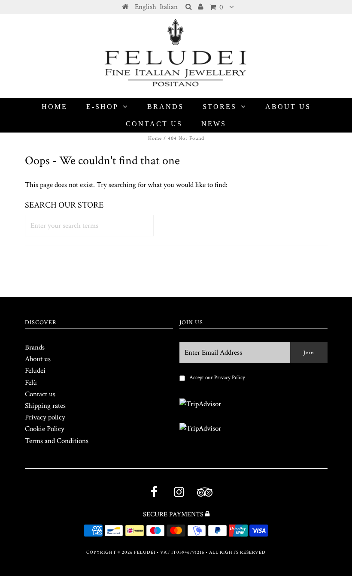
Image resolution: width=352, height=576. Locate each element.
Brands (165, 106)
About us (288, 106)
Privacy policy (45, 417)
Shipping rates (45, 405)
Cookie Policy (44, 429)
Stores (220, 106)
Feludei (35, 370)
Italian (169, 7)
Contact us (154, 123)
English (145, 7)
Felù (31, 382)
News (213, 123)
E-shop (102, 106)
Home (54, 106)
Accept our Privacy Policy (217, 377)
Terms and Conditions (56, 441)
